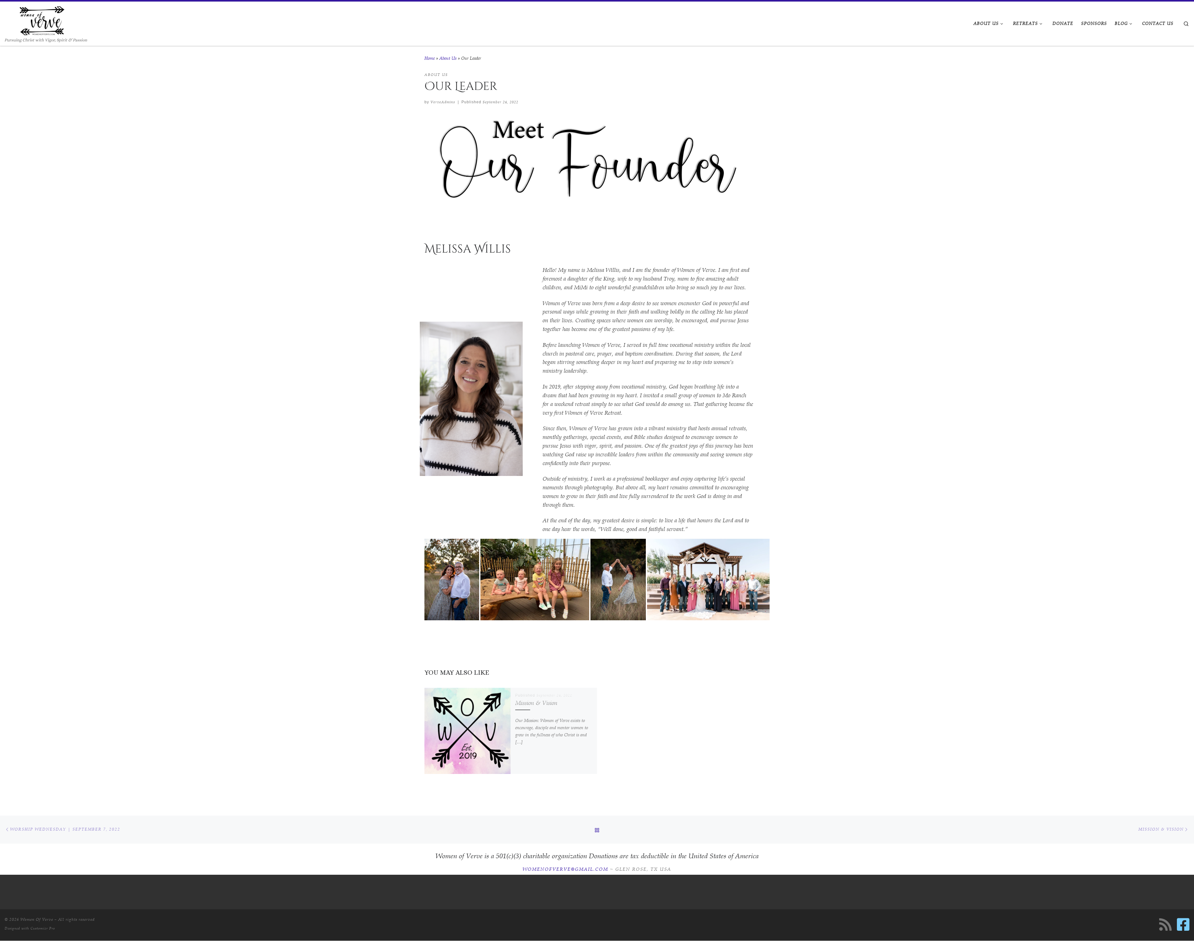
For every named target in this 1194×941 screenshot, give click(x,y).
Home (429, 58)
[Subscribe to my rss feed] (1165, 924)
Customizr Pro (42, 928)
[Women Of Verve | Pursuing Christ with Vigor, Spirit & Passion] (42, 19)
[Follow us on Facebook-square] (1183, 924)
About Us (447, 58)
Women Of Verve (37, 919)
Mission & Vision (536, 702)
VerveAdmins (442, 102)
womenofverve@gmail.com (565, 869)
